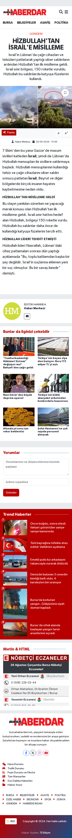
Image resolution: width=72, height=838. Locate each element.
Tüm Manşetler (17, 776)
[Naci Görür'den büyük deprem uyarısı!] (19, 383)
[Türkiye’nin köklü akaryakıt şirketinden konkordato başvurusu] (53, 383)
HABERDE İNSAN (32, 803)
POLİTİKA (61, 22)
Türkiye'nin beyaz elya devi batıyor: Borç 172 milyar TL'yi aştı (52, 361)
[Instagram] (39, 753)
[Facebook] (26, 753)
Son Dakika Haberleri (20, 780)
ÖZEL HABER (13, 799)
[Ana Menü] (66, 12)
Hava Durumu (15, 764)
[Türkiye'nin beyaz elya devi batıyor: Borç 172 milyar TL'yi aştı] (53, 346)
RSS (12, 821)
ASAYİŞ (45, 22)
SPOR (47, 799)
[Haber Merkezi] (12, 311)
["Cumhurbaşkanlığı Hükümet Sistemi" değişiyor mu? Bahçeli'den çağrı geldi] (19, 346)
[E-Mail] (27, 316)
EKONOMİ (33, 799)
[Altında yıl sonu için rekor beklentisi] (19, 416)
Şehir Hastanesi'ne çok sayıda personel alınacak (53, 431)
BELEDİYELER (26, 22)
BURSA (8, 22)
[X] (33, 753)
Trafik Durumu (16, 768)
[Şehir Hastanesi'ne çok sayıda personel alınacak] (53, 416)
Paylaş (11, 132)
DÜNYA (61, 799)
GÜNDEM (36, 33)
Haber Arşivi (15, 784)
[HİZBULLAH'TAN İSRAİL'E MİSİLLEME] (36, 107)
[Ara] (61, 12)
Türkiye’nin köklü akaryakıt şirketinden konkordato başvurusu (53, 398)
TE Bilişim (45, 832)
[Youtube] (46, 753)
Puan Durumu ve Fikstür (21, 772)
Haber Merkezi (22, 142)
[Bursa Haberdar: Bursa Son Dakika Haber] (24, 12)
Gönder (11, 492)
